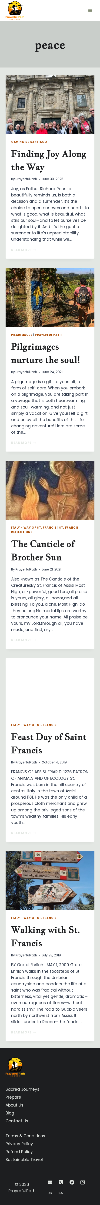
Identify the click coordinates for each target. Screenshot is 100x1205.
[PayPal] (61, 1193)
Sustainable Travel (24, 1159)
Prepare (13, 1097)
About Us (14, 1105)
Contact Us (17, 1121)
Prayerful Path (48, 335)
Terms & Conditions (25, 1136)
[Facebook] (72, 1182)
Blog (10, 1113)
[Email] (50, 1182)
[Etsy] (50, 1193)
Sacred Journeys (22, 1089)
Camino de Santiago (29, 142)
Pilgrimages (22, 335)
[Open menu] (90, 10)
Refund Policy (19, 1151)
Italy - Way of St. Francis (34, 528)
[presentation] (50, 104)
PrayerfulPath (26, 179)
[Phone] (61, 1182)
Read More (24, 250)
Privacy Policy (19, 1144)
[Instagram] (82, 1182)
